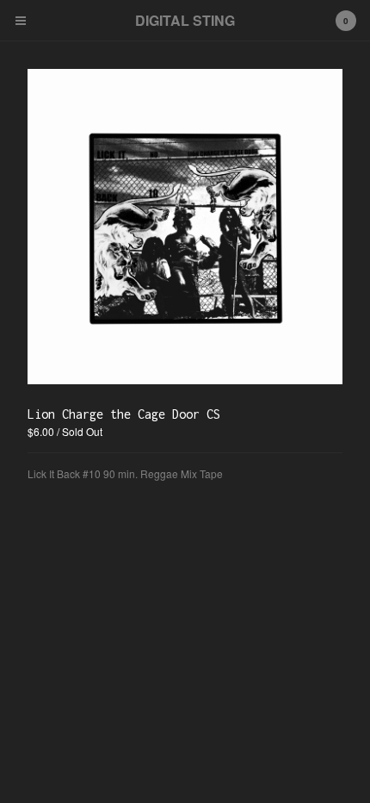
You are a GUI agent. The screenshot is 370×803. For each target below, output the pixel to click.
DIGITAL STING (185, 20)
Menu (20, 20)
